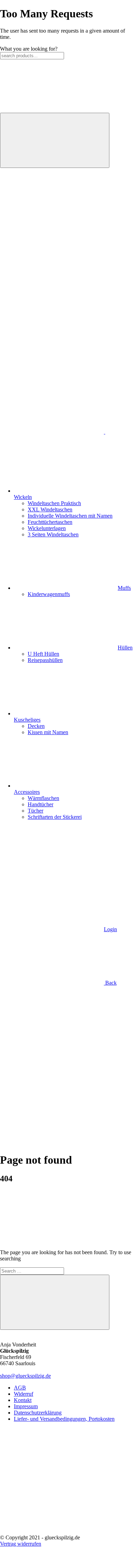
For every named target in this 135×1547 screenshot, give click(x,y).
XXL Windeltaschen (50, 509)
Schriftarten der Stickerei (55, 817)
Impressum (26, 1406)
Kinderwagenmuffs (49, 594)
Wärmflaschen (43, 798)
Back (110, 983)
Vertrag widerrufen (20, 1544)
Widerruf (23, 1394)
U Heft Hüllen (43, 654)
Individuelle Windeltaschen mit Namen (70, 516)
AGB (20, 1388)
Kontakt (23, 1400)
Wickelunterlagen (47, 528)
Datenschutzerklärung (38, 1413)
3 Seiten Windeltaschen (53, 534)
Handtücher (40, 804)
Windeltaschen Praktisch (54, 503)
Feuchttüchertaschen (50, 522)
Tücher (35, 811)
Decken (36, 726)
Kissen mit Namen (48, 732)
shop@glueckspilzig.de (25, 1376)
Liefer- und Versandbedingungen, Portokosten (64, 1419)
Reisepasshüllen (45, 660)
